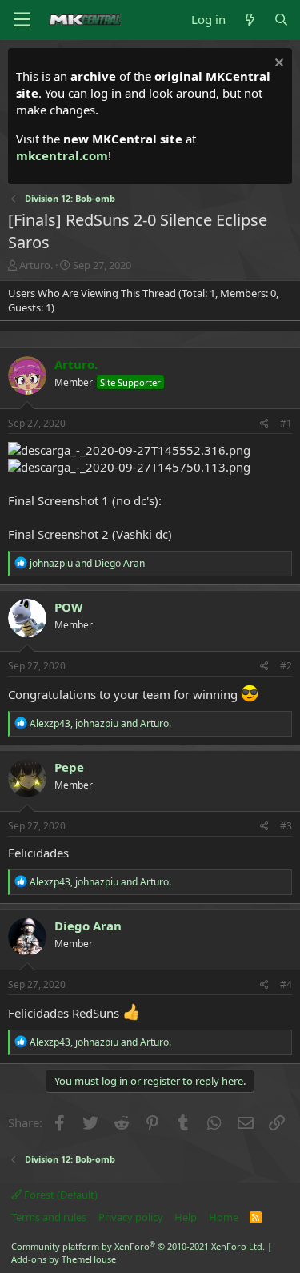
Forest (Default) (60, 1194)
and (87, 563)
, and (100, 723)
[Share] (264, 424)
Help (185, 1217)
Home (223, 1217)
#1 (286, 423)
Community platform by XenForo (138, 1246)
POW (68, 607)
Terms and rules (48, 1217)
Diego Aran (88, 926)
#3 (286, 826)
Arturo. (36, 265)
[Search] (281, 19)
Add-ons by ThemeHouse (63, 1259)
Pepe (69, 767)
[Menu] (22, 20)
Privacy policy (130, 1217)
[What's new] (249, 19)
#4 (286, 984)
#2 (286, 666)
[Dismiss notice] (277, 64)
